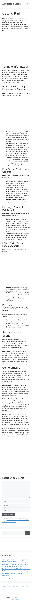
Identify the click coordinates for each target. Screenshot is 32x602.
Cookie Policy (6, 586)
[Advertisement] (16, 49)
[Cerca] (27, 533)
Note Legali (15, 586)
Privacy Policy (25, 586)
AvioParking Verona (8, 578)
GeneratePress (16, 599)
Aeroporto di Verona (11, 4)
